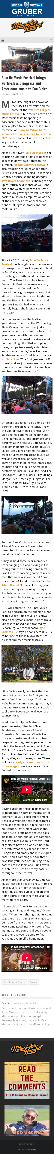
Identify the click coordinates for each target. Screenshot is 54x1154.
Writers (21, 1149)
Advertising (31, 1149)
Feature (34, 982)
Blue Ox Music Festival (14, 982)
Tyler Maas (6, 94)
